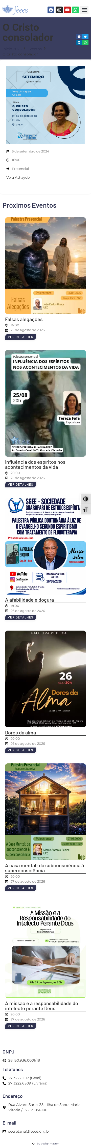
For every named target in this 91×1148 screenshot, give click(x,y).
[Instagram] (59, 10)
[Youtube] (67, 10)
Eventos (35, 49)
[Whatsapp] (75, 10)
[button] (84, 10)
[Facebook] (51, 10)
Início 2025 (12, 49)
